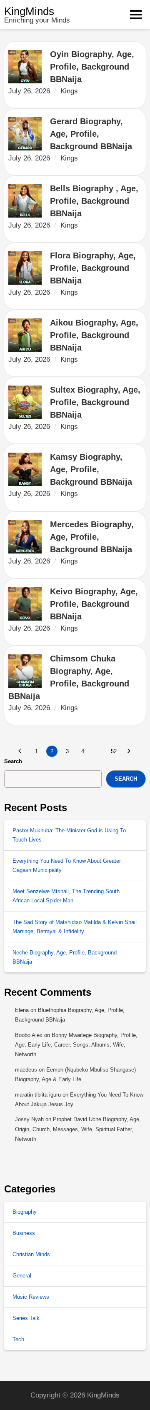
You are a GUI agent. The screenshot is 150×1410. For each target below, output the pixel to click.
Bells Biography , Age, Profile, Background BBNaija (95, 201)
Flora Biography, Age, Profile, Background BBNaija (94, 268)
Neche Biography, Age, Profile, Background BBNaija (64, 957)
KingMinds (29, 11)
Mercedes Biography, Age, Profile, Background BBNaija (93, 537)
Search (13, 761)
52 (114, 751)
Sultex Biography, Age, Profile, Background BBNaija (96, 402)
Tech (18, 1339)
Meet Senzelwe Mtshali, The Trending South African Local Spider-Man (66, 896)
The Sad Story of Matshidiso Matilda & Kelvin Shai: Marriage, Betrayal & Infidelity (74, 926)
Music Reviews (30, 1297)
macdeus (26, 1070)
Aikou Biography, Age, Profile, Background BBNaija (95, 335)
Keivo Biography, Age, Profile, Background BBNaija (95, 604)
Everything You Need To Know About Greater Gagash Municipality (66, 865)
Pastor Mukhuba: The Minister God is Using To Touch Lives (69, 835)
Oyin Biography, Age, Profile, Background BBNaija (93, 67)
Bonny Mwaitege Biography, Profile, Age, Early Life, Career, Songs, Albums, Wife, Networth (76, 1045)
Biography (24, 1212)
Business (23, 1233)
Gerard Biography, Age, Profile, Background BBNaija (91, 134)
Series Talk (26, 1318)
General (21, 1275)
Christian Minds (31, 1254)
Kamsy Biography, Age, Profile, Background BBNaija (91, 469)
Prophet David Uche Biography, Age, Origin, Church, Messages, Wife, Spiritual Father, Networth (78, 1129)
